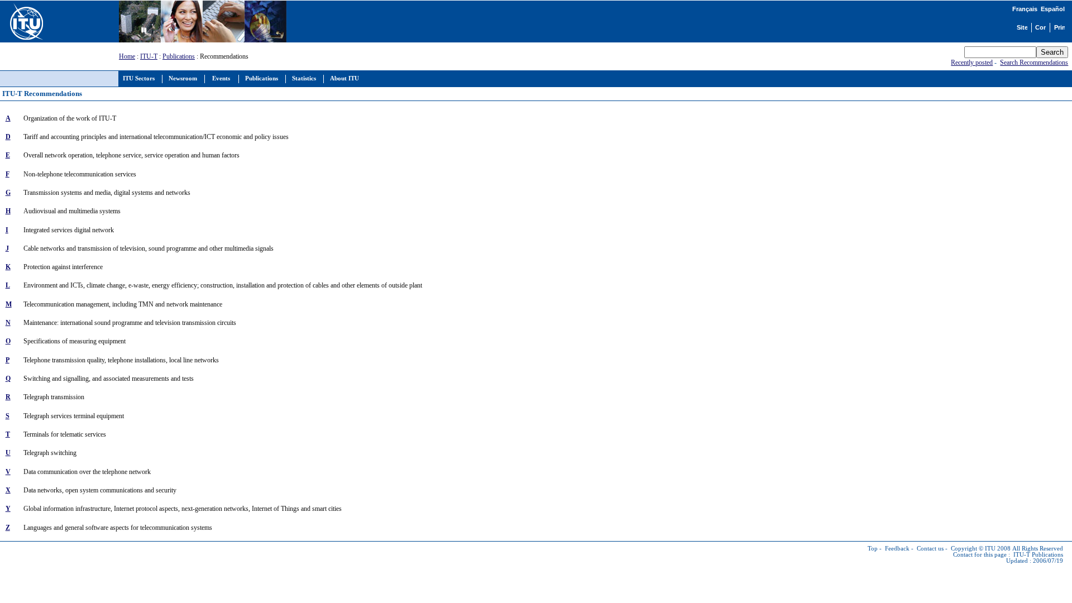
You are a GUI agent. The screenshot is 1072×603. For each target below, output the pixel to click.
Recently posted (972, 62)
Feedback (897, 548)
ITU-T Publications (1038, 555)
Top (873, 548)
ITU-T (148, 56)
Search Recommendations (1034, 62)
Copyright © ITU (973, 548)
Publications (178, 56)
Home (127, 56)
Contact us (930, 548)
